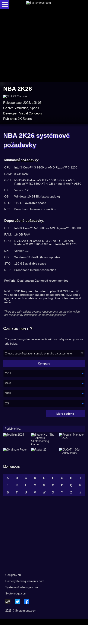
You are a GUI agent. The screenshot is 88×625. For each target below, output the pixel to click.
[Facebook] (26, 601)
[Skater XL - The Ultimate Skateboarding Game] (44, 439)
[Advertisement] (44, 46)
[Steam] (7, 601)
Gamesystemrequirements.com (24, 581)
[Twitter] (17, 601)
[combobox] (44, 373)
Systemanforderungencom (21, 587)
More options (65, 413)
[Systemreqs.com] (47, 4)
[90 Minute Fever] (16, 451)
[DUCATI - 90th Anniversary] (72, 451)
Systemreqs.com (15, 593)
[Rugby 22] (44, 451)
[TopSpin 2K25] (16, 439)
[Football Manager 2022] (72, 439)
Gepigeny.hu (13, 575)
